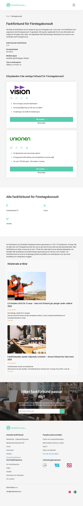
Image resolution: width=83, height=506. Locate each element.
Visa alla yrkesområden (51, 454)
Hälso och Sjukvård (49, 450)
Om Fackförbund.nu (12, 464)
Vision (46, 210)
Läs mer (10, 320)
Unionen (9, 224)
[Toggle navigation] (74, 5)
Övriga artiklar (11, 310)
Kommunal (9, 450)
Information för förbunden (15, 475)
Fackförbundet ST (12, 210)
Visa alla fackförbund (13, 457)
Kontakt (8, 472)
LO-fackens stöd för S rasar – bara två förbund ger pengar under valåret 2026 (39, 304)
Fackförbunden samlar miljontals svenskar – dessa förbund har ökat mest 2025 (40, 358)
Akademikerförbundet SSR (15, 443)
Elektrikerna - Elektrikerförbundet (17, 439)
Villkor (8, 468)
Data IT (45, 447)
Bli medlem (40, 119)
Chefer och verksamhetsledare (53, 439)
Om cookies (10, 479)
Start (7, 16)
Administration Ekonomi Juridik (53, 443)
